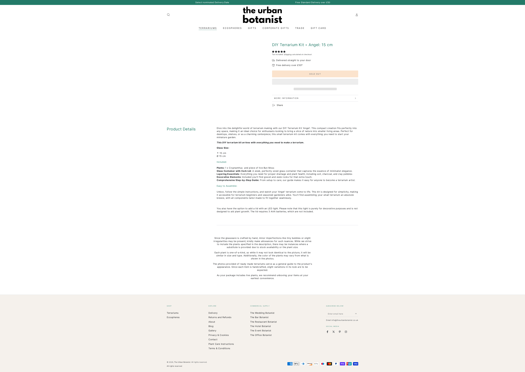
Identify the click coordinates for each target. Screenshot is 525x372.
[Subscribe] (356, 314)
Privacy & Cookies (218, 335)
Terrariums (173, 313)
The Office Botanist (261, 335)
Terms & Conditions (219, 348)
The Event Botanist (260, 330)
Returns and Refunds (219, 317)
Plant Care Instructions (221, 344)
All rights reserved (174, 366)
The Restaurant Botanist (263, 321)
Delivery (213, 313)
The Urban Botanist (182, 362)
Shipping (287, 54)
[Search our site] (168, 15)
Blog (210, 326)
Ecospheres (173, 317)
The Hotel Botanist (260, 326)
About (211, 321)
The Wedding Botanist (262, 313)
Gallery (212, 330)
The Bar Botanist (259, 317)
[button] (279, 51)
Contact (212, 339)
